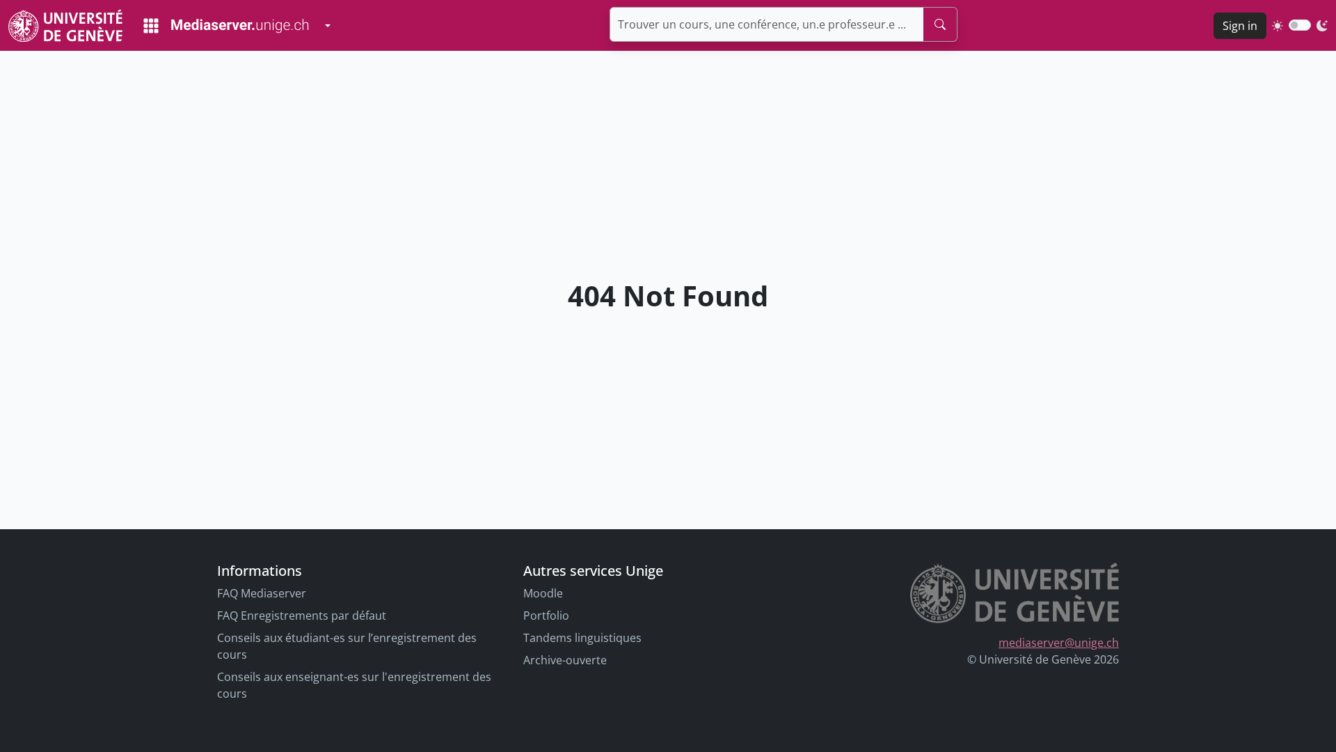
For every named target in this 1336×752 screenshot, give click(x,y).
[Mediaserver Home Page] (226, 26)
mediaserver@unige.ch (1059, 642)
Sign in (1240, 25)
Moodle (543, 593)
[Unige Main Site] (65, 25)
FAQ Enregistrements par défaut (301, 615)
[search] (940, 24)
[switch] (1300, 25)
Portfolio (546, 615)
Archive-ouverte (565, 660)
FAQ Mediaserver (261, 593)
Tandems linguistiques (582, 637)
